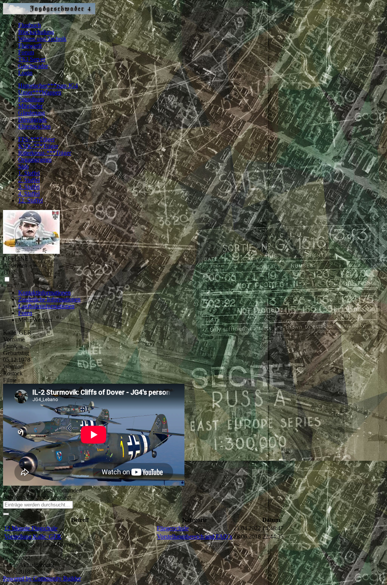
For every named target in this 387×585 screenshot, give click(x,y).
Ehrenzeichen (34, 126)
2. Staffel (29, 180)
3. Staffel (29, 187)
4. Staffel (29, 193)
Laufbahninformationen (46, 306)
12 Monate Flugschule (30, 528)
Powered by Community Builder (42, 578)
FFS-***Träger (36, 139)
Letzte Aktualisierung (28, 565)
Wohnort (13, 366)
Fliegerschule (173, 528)
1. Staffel (29, 173)
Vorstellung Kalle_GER (32, 536)
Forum (26, 52)
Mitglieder (30, 106)
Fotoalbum (31, 99)
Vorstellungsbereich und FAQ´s (194, 536)
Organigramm (34, 159)
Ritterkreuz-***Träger (44, 153)
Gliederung (31, 113)
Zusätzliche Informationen (49, 299)
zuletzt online (19, 551)
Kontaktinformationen (44, 292)
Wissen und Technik (42, 39)
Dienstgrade (32, 119)
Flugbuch (29, 25)
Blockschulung (36, 32)
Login (25, 72)
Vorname (14, 339)
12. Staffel (30, 200)
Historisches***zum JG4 (48, 85)
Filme (10, 380)
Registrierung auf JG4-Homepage (43, 544)
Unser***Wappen (39, 92)
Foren (25, 313)
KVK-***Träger (38, 146)
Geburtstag (16, 353)
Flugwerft (30, 45)
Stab (23, 166)
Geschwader (33, 66)
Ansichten (15, 265)
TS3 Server (31, 59)
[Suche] (6, 514)
